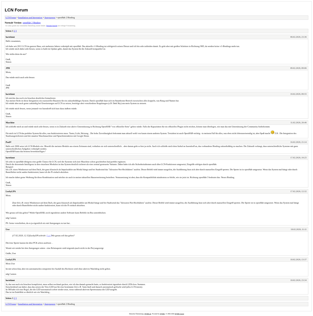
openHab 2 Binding (32, 22)
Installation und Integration (30, 17)
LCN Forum (16, 10)
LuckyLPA (11, 191)
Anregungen (49, 17)
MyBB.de (147, 314)
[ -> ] (49, 235)
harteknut (10, 37)
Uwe (8, 229)
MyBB (162, 314)
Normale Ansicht (51, 26)
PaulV (8, 142)
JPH (8, 68)
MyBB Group (179, 314)
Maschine (10, 122)
